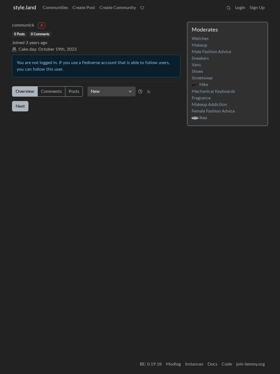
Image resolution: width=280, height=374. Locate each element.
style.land (24, 7)
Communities (55, 7)
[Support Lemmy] (142, 7)
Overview (25, 91)
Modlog (173, 364)
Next (20, 106)
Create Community (118, 7)
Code (227, 364)
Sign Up (257, 7)
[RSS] (149, 91)
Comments (51, 91)
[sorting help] (140, 91)
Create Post (83, 7)
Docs (212, 364)
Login (240, 7)
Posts (74, 91)
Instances (194, 364)
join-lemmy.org (250, 364)
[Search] (228, 7)
